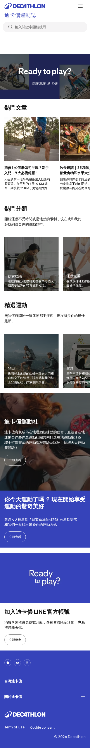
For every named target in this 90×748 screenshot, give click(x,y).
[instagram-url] (27, 662)
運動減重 (73, 276)
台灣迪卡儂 (13, 681)
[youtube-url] (17, 662)
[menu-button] (80, 6)
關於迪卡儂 (13, 696)
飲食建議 (15, 276)
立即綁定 (15, 640)
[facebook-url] (7, 662)
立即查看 (15, 460)
